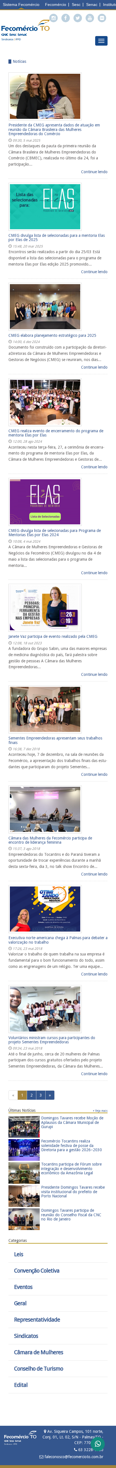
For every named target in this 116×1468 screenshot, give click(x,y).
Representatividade (37, 1319)
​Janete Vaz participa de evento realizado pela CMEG (52, 636)
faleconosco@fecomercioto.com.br (73, 1456)
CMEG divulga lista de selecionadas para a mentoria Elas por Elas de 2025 (56, 237)
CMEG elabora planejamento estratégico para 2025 (52, 335)
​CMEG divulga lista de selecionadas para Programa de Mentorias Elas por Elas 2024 (54, 532)
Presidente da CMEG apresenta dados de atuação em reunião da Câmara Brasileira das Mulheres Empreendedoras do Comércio (54, 129)
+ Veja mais (100, 1110)
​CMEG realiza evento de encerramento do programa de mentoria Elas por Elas (55, 433)
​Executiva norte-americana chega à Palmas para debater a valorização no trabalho (58, 939)
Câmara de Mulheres (38, 1352)
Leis (18, 1254)
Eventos (23, 1287)
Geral (20, 1303)
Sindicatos (26, 1336)
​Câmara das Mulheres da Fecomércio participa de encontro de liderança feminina (50, 840)
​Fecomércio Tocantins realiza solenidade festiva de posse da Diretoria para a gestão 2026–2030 (71, 1145)
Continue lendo (94, 172)
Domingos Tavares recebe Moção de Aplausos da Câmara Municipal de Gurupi (72, 1122)
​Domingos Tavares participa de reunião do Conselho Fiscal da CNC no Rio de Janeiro (71, 1214)
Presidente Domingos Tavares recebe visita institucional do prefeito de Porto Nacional (73, 1191)
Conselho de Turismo (38, 1368)
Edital (21, 1385)
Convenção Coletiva (36, 1270)
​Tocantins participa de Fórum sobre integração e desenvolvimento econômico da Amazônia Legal (71, 1168)
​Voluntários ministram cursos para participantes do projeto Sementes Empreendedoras (51, 1039)
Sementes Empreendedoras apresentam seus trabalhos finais (55, 740)
